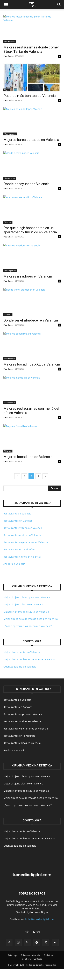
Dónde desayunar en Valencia (26, 184)
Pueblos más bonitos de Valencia (29, 96)
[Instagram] (18, 942)
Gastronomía (9, 41)
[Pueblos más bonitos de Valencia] (32, 77)
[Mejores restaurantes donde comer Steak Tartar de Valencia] (32, 29)
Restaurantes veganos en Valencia (22, 528)
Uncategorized (10, 134)
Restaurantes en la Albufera (19, 549)
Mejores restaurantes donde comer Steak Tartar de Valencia (31, 49)
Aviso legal (13, 955)
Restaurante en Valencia (17, 513)
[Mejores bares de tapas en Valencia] (32, 121)
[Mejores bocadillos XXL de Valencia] (32, 346)
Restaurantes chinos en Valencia (22, 556)
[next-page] (45, 476)
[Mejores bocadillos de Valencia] (32, 438)
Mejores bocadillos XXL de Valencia (31, 364)
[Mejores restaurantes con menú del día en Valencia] (32, 390)
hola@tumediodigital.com (39, 919)
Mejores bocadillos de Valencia (27, 457)
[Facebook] (9, 942)
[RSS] (27, 942)
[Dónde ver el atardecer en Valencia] (32, 302)
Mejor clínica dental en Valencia (21, 652)
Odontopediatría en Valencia (19, 666)
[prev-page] (17, 476)
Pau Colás (7, 56)
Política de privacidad (31, 955)
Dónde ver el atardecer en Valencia (30, 320)
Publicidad (48, 955)
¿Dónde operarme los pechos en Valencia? (27, 626)
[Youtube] (55, 942)
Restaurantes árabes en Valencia (22, 535)
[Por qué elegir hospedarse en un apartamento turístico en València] (32, 209)
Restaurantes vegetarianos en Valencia (25, 542)
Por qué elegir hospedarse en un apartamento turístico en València (30, 230)
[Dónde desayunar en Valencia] (32, 165)
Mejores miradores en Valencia (27, 276)
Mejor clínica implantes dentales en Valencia (29, 659)
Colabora (26, 958)
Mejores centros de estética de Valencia (26, 611)
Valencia (7, 222)
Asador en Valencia (14, 563)
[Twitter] (45, 942)
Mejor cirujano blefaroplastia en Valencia (27, 597)
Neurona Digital (39, 912)
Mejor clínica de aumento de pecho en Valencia (30, 618)
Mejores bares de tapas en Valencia (31, 140)
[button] (5, 4)
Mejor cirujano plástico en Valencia (23, 604)
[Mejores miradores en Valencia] (32, 258)
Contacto (37, 958)
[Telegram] (36, 942)
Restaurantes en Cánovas (17, 520)
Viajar (6, 90)
